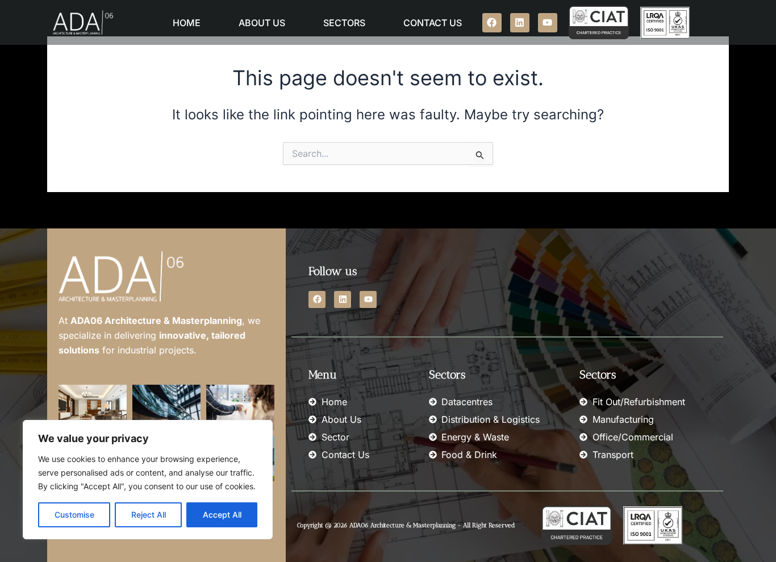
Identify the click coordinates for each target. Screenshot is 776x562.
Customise (74, 514)
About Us (262, 22)
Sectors (344, 22)
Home (187, 22)
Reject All (148, 514)
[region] (148, 479)
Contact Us (432, 22)
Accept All (222, 514)
